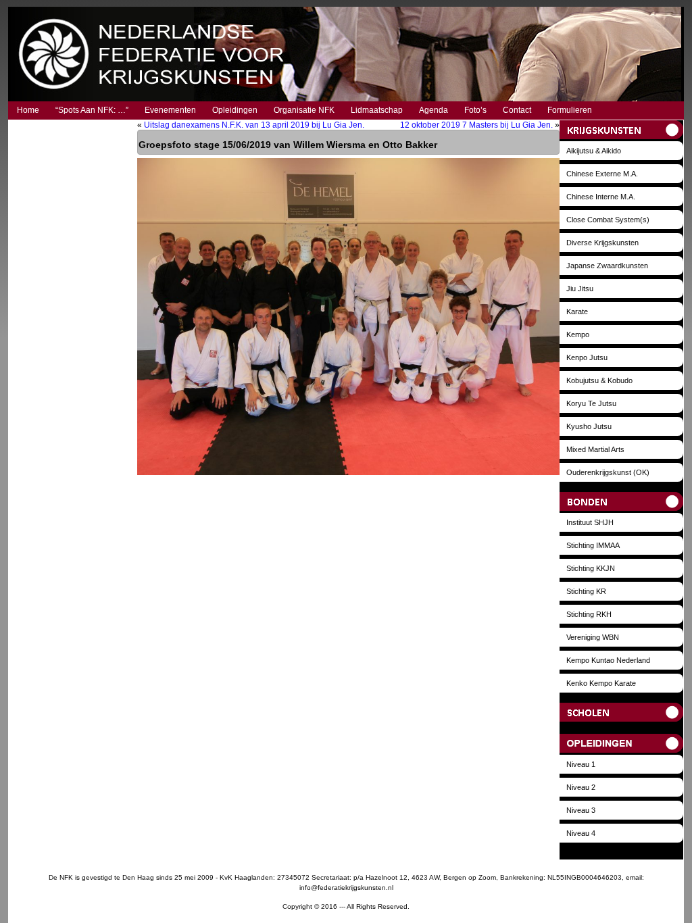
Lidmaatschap (377, 110)
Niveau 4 (580, 833)
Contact (517, 110)
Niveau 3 (580, 810)
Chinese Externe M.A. (602, 174)
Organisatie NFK (304, 110)
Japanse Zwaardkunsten (607, 265)
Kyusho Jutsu (589, 426)
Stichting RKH (589, 614)
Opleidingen (234, 110)
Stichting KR (586, 591)
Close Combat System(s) (607, 220)
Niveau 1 (580, 764)
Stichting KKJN (590, 568)
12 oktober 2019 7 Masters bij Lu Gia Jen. (476, 125)
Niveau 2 (580, 787)
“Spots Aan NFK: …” (91, 110)
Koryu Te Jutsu (591, 403)
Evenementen (170, 110)
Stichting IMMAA (593, 545)
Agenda (433, 110)
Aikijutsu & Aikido (593, 151)
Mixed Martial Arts (595, 449)
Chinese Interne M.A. (600, 197)
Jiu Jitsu (579, 288)
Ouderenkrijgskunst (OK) (607, 472)
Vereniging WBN (592, 637)
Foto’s (475, 110)
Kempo (577, 334)
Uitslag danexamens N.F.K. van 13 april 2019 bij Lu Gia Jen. (254, 125)
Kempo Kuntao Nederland (608, 660)
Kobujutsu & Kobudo (599, 380)
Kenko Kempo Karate (601, 683)
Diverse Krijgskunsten (602, 243)
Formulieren (569, 110)
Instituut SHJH (590, 522)
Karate (577, 311)
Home (28, 110)
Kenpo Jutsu (587, 357)
